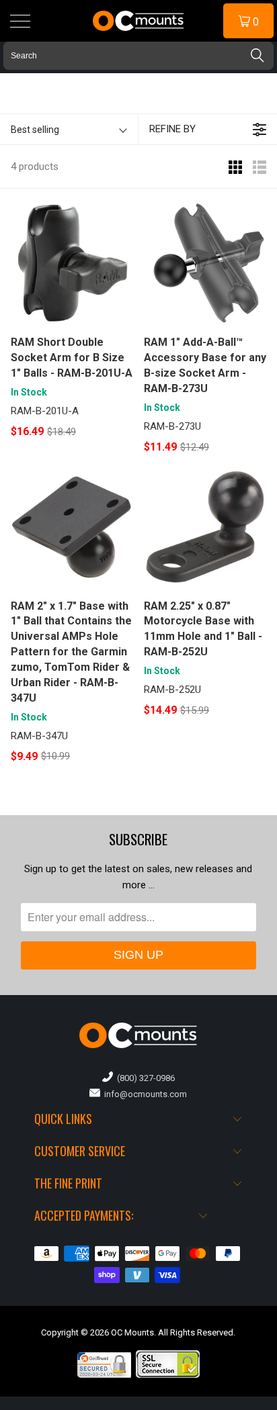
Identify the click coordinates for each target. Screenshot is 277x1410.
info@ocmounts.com (143, 1094)
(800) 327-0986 (144, 1078)
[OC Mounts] (138, 21)
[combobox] (138, 56)
